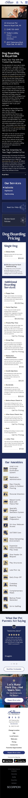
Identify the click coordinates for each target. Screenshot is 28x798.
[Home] (9, 2)
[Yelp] (15, 717)
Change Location (14, 730)
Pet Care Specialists (19, 127)
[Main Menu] (26, 2)
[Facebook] (12, 717)
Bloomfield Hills (6, 161)
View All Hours (10, 39)
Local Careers (14, 736)
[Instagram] (18, 717)
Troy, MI (16, 161)
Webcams (14, 739)
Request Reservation (14, 700)
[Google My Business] (9, 717)
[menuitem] (14, 187)
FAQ (14, 733)
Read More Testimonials (14, 669)
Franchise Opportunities (14, 748)
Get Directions (14, 723)
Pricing (14, 742)
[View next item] (16, 664)
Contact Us (14, 745)
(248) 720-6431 (13, 29)
